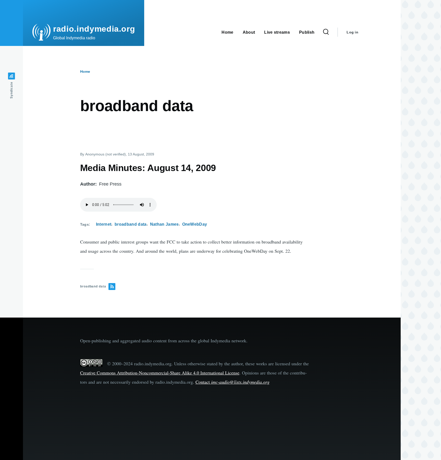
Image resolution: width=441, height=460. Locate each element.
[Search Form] (326, 32)
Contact (232, 382)
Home (85, 71)
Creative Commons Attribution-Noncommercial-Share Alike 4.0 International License (159, 373)
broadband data (130, 224)
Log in (352, 32)
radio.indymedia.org (94, 28)
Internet (104, 224)
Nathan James (164, 224)
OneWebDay (194, 224)
